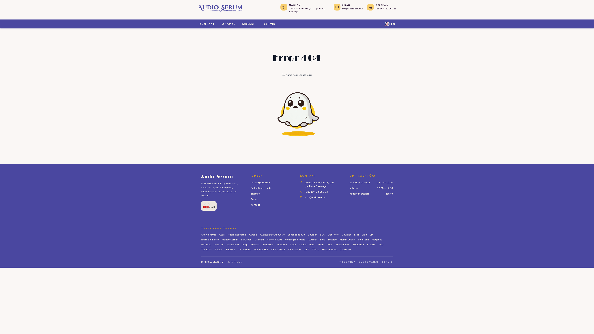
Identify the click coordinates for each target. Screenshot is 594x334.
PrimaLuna (267, 244)
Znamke (255, 193)
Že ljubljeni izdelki (261, 188)
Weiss (315, 249)
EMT (372, 234)
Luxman (312, 239)
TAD (381, 244)
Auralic (253, 234)
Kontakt (255, 204)
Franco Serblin (230, 239)
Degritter (333, 234)
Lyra (322, 239)
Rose (329, 244)
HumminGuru (274, 239)
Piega (245, 244)
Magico (332, 239)
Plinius (255, 244)
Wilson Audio (329, 249)
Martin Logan (347, 239)
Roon (321, 244)
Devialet (346, 234)
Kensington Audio (295, 239)
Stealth (371, 244)
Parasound (233, 244)
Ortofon (219, 244)
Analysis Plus (208, 234)
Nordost (206, 244)
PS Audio (282, 244)
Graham (259, 239)
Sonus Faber (343, 244)
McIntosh (363, 239)
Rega (293, 244)
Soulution (358, 244)
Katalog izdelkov (260, 182)
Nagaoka (377, 239)
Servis (254, 199)
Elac (364, 234)
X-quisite (345, 249)
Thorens (230, 249)
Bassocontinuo (296, 234)
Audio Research (237, 234)
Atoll (222, 234)
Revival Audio (306, 244)
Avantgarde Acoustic (272, 234)
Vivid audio (294, 249)
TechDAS (206, 249)
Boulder (312, 234)
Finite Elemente (210, 239)
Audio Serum (217, 177)
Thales (219, 249)
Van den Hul (261, 249)
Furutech (246, 239)
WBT (306, 249)
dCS (322, 234)
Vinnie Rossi (278, 249)
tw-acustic (244, 249)
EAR (356, 234)
